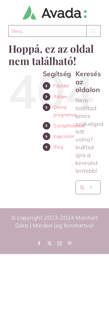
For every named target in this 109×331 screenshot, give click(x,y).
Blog (58, 147)
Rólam (60, 96)
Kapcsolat (63, 136)
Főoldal (61, 85)
